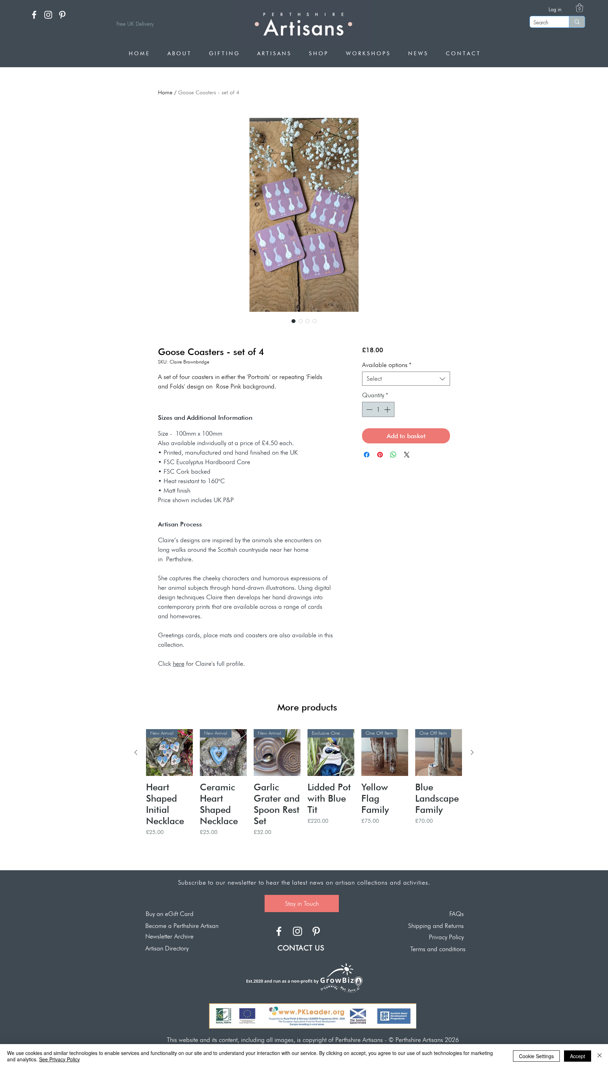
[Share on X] (407, 454)
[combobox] (406, 379)
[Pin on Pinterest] (380, 454)
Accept (577, 1056)
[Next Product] (472, 752)
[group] (304, 794)
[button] (579, 8)
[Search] (577, 21)
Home (165, 92)
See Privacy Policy (59, 1059)
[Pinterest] (62, 15)
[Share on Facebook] (366, 454)
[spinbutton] (378, 409)
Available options (387, 364)
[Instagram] (48, 15)
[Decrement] (368, 409)
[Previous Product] (136, 752)
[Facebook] (34, 15)
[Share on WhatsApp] (393, 454)
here (178, 663)
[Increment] (387, 409)
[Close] (599, 1056)
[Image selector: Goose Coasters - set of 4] (293, 320)
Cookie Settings (536, 1056)
